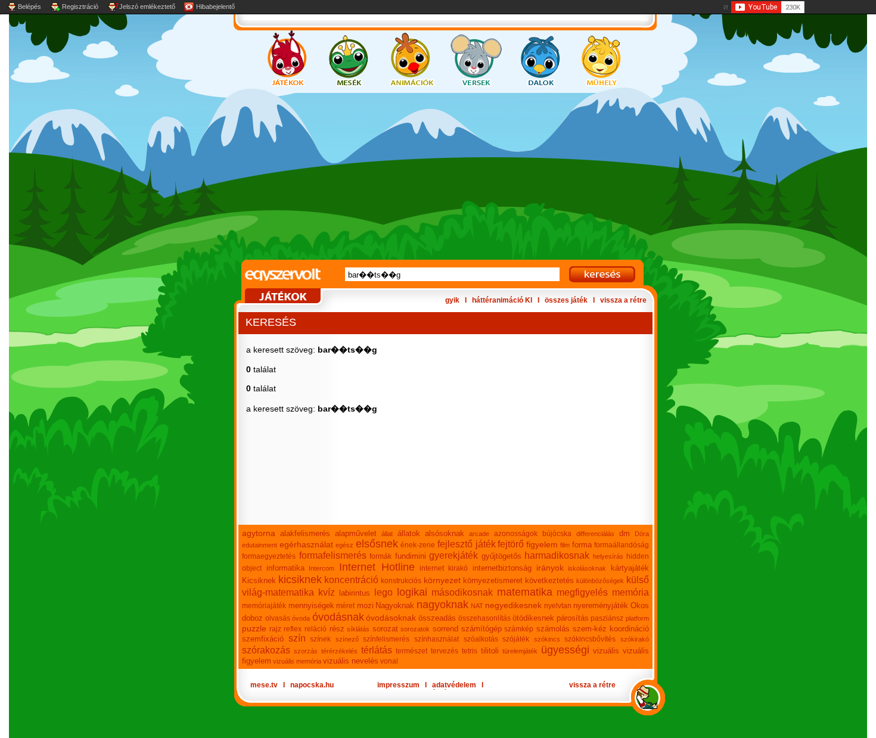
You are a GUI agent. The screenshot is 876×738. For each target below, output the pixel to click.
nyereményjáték (600, 605)
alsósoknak (444, 533)
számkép (518, 629)
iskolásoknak (587, 568)
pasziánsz (607, 618)
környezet (442, 580)
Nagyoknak (394, 605)
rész (337, 628)
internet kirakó (444, 568)
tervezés (444, 651)
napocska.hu (312, 685)
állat (387, 533)
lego (383, 592)
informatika (285, 567)
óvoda (301, 618)
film (565, 545)
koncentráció (351, 580)
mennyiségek (311, 605)
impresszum (398, 685)
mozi (365, 605)
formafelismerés (332, 555)
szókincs (547, 639)
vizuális (606, 650)
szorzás (306, 651)
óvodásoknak (391, 617)
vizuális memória (297, 661)
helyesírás (608, 556)
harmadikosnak (556, 555)
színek (320, 639)
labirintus (354, 592)
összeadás (437, 618)
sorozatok (415, 629)
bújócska (556, 534)
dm (624, 533)
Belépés (29, 6)
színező (347, 639)
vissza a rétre (623, 300)
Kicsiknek (259, 580)
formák (380, 556)
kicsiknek (300, 580)
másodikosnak (462, 592)
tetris (469, 651)
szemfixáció (263, 638)
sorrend (445, 628)
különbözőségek (600, 580)
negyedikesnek (513, 605)
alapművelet (356, 533)
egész (344, 545)
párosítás (573, 618)
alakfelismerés (305, 533)
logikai (412, 592)
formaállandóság (621, 545)
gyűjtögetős (501, 556)
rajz (275, 629)
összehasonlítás (484, 618)
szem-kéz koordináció (611, 628)
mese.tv (264, 685)
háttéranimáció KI (502, 300)
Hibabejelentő (215, 6)
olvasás (277, 618)
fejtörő (511, 544)
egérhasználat (306, 544)
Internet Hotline (377, 567)
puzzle (254, 628)
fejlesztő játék (466, 544)
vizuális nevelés (350, 660)
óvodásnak (338, 617)
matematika (524, 592)
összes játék (566, 300)
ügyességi (565, 650)
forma (582, 544)
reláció (316, 629)
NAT (477, 605)
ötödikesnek (533, 618)
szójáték (515, 639)
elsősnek (377, 544)
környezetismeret (493, 580)
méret (345, 606)
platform (637, 618)
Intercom (321, 568)
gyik (452, 300)
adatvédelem (454, 685)
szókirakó (634, 639)
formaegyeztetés (269, 556)
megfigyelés (582, 592)
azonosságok (516, 534)
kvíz (326, 592)
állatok (408, 533)
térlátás (376, 650)
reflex (293, 629)
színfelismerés (386, 639)
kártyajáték (630, 567)
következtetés (549, 580)
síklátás (358, 629)
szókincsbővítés (590, 639)
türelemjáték (520, 651)
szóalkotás (481, 639)
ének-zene (417, 545)
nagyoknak (442, 605)
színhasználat (436, 639)
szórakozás (266, 650)
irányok (550, 567)
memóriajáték (264, 606)
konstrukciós (401, 581)
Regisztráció (80, 6)
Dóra (642, 533)
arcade (479, 533)
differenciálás (595, 533)
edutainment (259, 545)
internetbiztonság (502, 567)
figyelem (542, 544)
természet (411, 651)
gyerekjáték (453, 555)
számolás (553, 628)
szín (297, 638)
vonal (389, 661)
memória (630, 592)
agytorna (258, 533)
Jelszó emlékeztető (147, 6)
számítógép (481, 628)
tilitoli (490, 650)
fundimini (410, 556)
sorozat (385, 628)
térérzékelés (339, 651)
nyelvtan (557, 606)
